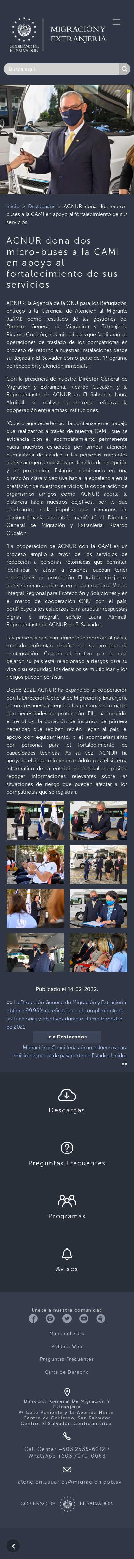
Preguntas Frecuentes (67, 1359)
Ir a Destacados (67, 1037)
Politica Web (67, 1346)
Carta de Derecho (67, 1372)
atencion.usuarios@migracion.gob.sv (70, 1482)
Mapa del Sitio (67, 1333)
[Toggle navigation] (116, 22)
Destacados (41, 206)
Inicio (13, 206)
